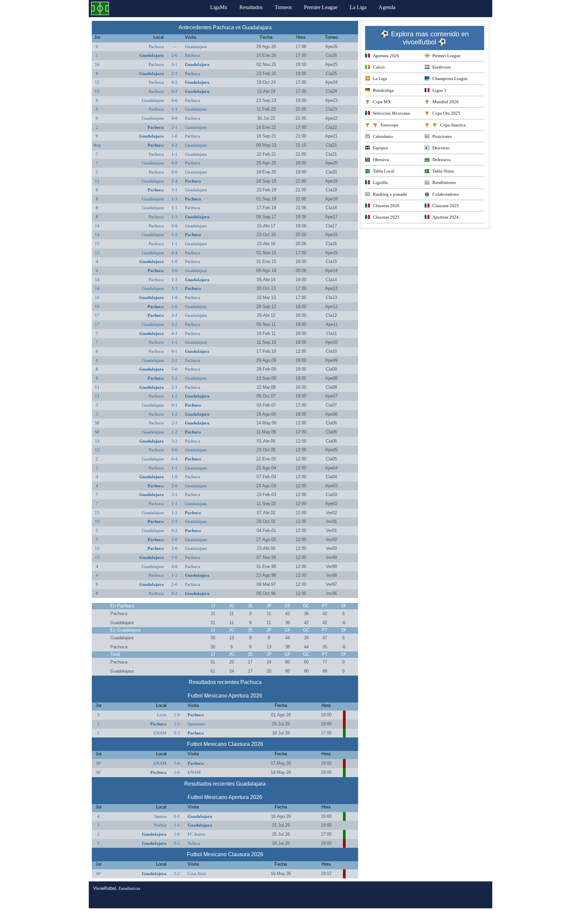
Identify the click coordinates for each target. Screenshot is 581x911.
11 (97, 181)
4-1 (174, 333)
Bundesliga (383, 90)
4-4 (174, 252)
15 (97, 91)
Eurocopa (389, 124)
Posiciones (442, 136)
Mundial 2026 (445, 101)
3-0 (174, 270)
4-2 (174, 145)
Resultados (251, 7)
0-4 (174, 458)
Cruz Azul (197, 873)
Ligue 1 (439, 90)
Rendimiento (444, 182)
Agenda (387, 7)
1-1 (174, 109)
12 (97, 82)
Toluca (194, 843)
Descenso (441, 147)
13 (97, 441)
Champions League (450, 78)
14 (97, 225)
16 (97, 64)
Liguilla (380, 182)
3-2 (174, 441)
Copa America (453, 124)
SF (97, 422)
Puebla (160, 825)
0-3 (177, 732)
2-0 (174, 55)
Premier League (321, 7)
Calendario (383, 136)
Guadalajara (196, 46)
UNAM (159, 732)
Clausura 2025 (445, 205)
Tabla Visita (443, 171)
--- (174, 46)
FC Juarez (196, 834)
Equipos (380, 147)
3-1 (174, 189)
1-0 (174, 136)
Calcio (379, 67)
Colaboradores (445, 194)
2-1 (174, 73)
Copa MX (382, 101)
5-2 (174, 378)
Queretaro (196, 723)
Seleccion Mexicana (391, 113)
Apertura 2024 (445, 217)
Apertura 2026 (386, 55)
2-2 (174, 324)
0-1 (174, 64)
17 (97, 315)
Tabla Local (383, 171)
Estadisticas (129, 888)
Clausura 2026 (386, 205)
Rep (97, 145)
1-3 (174, 198)
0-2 (174, 82)
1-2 (174, 234)
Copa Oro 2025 (446, 113)
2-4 (174, 181)
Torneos (283, 7)
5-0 (174, 369)
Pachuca (156, 46)
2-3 (174, 422)
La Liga (358, 7)
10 (97, 297)
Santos (160, 816)
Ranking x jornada (390, 194)
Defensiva (441, 159)
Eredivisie (441, 67)
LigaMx (218, 7)
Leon (161, 714)
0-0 (174, 100)
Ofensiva (381, 159)
